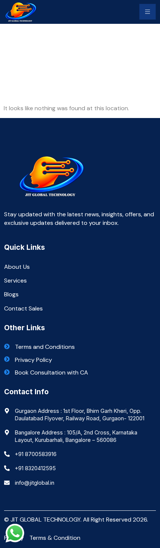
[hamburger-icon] (147, 12)
